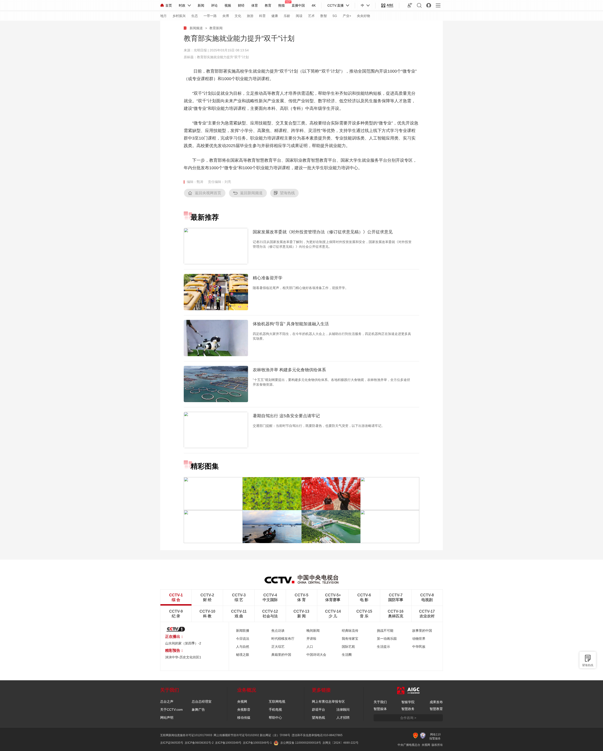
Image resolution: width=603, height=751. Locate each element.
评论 (214, 5)
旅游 (250, 16)
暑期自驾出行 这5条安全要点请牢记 (286, 415)
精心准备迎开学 (267, 278)
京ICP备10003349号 (228, 742)
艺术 (311, 16)
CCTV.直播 (335, 5)
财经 (241, 5)
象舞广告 (198, 709)
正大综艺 (278, 646)
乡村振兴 (179, 16)
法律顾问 (343, 709)
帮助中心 (275, 717)
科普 (262, 16)
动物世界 (418, 638)
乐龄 (287, 16)
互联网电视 (277, 701)
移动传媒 (243, 717)
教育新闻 (216, 28)
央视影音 (243, 709)
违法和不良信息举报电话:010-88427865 (317, 735)
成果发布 (436, 702)
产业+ (347, 16)
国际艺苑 (348, 646)
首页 (168, 5)
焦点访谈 (278, 630)
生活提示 (383, 646)
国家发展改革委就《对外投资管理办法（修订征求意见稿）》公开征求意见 (323, 232)
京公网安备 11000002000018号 (300, 742)
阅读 (299, 16)
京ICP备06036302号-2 (199, 742)
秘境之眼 (242, 654)
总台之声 (166, 701)
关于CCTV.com (171, 709)
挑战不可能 (385, 630)
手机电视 (275, 709)
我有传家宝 (350, 638)
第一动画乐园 (387, 638)
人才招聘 (343, 717)
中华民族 (418, 646)
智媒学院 (408, 702)
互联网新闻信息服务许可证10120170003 (186, 735)
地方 (163, 16)
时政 (182, 5)
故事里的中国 (422, 630)
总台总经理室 (202, 701)
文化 (238, 16)
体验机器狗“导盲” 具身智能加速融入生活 (291, 324)
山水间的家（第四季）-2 (183, 643)
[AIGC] (387, 5)
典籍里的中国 (281, 654)
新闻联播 (242, 630)
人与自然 (242, 646)
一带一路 (210, 16)
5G (335, 16)
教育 (268, 5)
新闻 (201, 5)
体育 (254, 5)
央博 (225, 16)
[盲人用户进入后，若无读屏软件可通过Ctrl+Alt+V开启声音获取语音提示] (409, 5)
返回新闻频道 (251, 193)
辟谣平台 (318, 709)
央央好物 (363, 16)
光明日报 (200, 50)
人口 (309, 646)
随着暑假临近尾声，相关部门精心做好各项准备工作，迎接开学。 (300, 288)
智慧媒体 (380, 709)
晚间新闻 (313, 630)
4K (314, 5)
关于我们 (380, 702)
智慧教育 (436, 709)
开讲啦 (311, 638)
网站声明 (166, 717)
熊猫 (281, 5)
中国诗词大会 (316, 654)
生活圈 (347, 654)
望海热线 (587, 665)
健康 (274, 16)
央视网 (242, 701)
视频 (227, 5)
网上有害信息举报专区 (328, 701)
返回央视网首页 (208, 193)
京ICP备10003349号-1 (257, 742)
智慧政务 (408, 709)
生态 (194, 16)
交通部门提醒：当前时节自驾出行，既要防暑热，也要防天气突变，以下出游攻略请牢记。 (319, 426)
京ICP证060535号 (171, 742)
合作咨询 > (408, 718)
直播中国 (298, 5)
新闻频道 (196, 28)
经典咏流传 (350, 630)
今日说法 (242, 638)
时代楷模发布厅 (282, 638)
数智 (323, 16)
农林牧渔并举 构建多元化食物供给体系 (289, 369)
